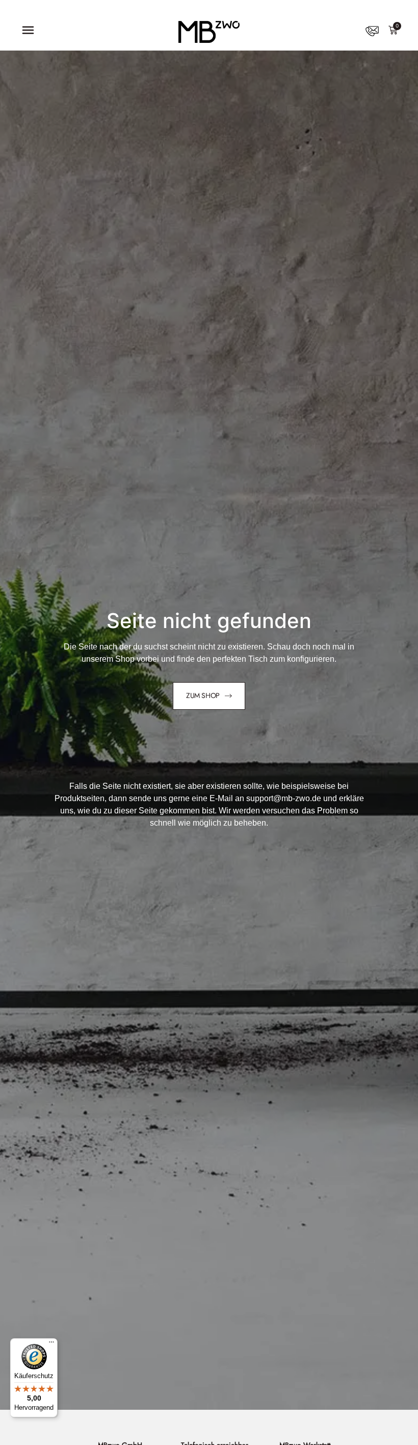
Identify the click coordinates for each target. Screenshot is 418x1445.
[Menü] (51, 1344)
